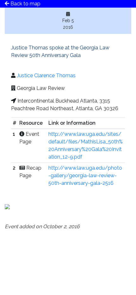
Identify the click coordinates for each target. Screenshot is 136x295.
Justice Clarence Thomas (46, 75)
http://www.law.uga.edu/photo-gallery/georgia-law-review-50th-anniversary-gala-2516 (85, 175)
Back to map (24, 4)
